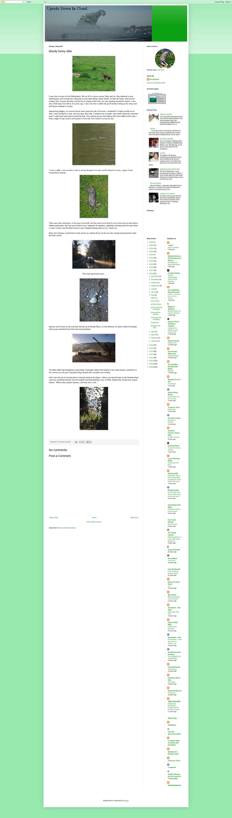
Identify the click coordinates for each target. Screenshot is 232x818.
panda (152, 128)
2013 (151, 351)
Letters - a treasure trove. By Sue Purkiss (174, 296)
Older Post (134, 518)
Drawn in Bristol (174, 550)
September (155, 286)
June (153, 292)
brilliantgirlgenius (174, 785)
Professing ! (172, 409)
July (153, 289)
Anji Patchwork (173, 446)
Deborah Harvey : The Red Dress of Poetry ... (174, 258)
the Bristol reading (166, 139)
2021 (151, 258)
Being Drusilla (173, 490)
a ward (162, 153)
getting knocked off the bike (170, 169)
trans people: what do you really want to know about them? (174, 494)
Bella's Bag (172, 718)
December (155, 276)
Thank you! (171, 693)
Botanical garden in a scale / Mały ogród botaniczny (174, 539)
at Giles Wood (156, 304)
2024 (151, 248)
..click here (160, 70)
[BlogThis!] (82, 442)
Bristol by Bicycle (174, 691)
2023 (151, 251)
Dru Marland (154, 79)
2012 (151, 354)
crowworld (172, 767)
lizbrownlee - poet (174, 637)
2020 (151, 261)
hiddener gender (166, 114)
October (154, 283)
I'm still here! (172, 384)
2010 (151, 361)
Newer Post (54, 518)
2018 (151, 267)
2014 (151, 348)
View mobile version (93, 522)
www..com (157, 93)
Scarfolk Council (174, 418)
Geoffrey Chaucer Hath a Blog (174, 433)
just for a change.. (174, 247)
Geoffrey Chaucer (174, 437)
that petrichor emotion (155, 313)
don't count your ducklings (156, 308)
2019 (151, 264)
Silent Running (172, 524)
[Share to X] (85, 442)
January (154, 341)
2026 (151, 242)
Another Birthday (173, 356)
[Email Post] (75, 442)
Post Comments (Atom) (67, 528)
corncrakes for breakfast (156, 318)
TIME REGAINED (174, 702)
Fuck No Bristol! (174, 569)
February (154, 338)
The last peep (172, 669)
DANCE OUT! (172, 343)
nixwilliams (172, 725)
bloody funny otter (155, 327)
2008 (151, 367)
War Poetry (172, 595)
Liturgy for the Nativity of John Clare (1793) (173, 330)
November (155, 279)
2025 (151, 245)
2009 (151, 364)
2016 (151, 274)
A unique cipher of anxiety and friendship (174, 743)
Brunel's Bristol (155, 183)
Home (94, 518)
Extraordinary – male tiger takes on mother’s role (174, 641)
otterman (154, 298)
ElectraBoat (172, 558)
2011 (151, 358)
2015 (151, 345)
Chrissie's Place (174, 761)
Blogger (126, 801)
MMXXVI (170, 371)
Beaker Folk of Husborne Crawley (173, 324)
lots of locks (155, 301)
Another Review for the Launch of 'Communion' (174, 776)
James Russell (173, 341)
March (153, 335)
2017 (151, 270)
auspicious (155, 322)
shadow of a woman (167, 194)
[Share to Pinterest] (90, 442)
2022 (151, 255)
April (153, 332)
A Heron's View (174, 407)
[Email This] (80, 442)
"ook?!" (171, 245)
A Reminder (171, 682)
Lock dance (171, 560)
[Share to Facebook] (87, 442)
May (153, 295)
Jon (169, 586)
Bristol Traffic (173, 473)
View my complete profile (156, 83)
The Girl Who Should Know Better (173, 367)
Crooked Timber (174, 273)
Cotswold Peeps (174, 667)
